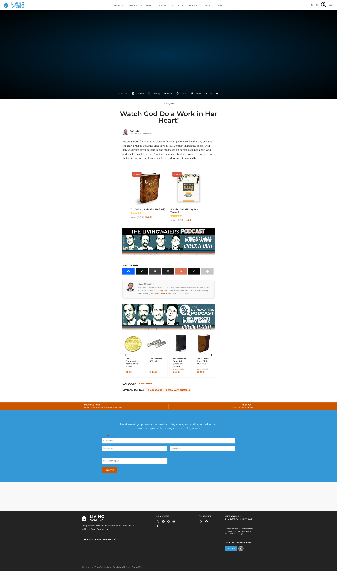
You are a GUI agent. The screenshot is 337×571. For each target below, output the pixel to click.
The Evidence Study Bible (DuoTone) (203, 361)
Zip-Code (105, 456)
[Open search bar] (312, 5)
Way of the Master (161, 293)
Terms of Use (137, 567)
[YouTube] (174, 521)
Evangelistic (146, 383)
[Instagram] (168, 521)
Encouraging (155, 390)
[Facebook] (163, 521)
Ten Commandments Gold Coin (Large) (132, 362)
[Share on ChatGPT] (168, 271)
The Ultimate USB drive (155, 359)
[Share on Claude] (181, 271)
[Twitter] (158, 521)
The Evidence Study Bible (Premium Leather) (179, 362)
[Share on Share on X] (142, 271)
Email (109, 435)
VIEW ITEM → (131, 374)
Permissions (118, 567)
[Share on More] (217, 93)
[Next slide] (211, 355)
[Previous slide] (125, 355)
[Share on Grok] (194, 271)
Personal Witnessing (178, 390)
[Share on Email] (155, 271)
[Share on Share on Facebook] (128, 271)
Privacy (127, 567)
